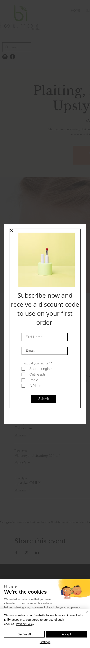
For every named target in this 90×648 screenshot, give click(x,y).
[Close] (84, 615)
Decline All (24, 634)
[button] (11, 231)
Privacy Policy (25, 624)
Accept (66, 634)
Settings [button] (45, 642)
